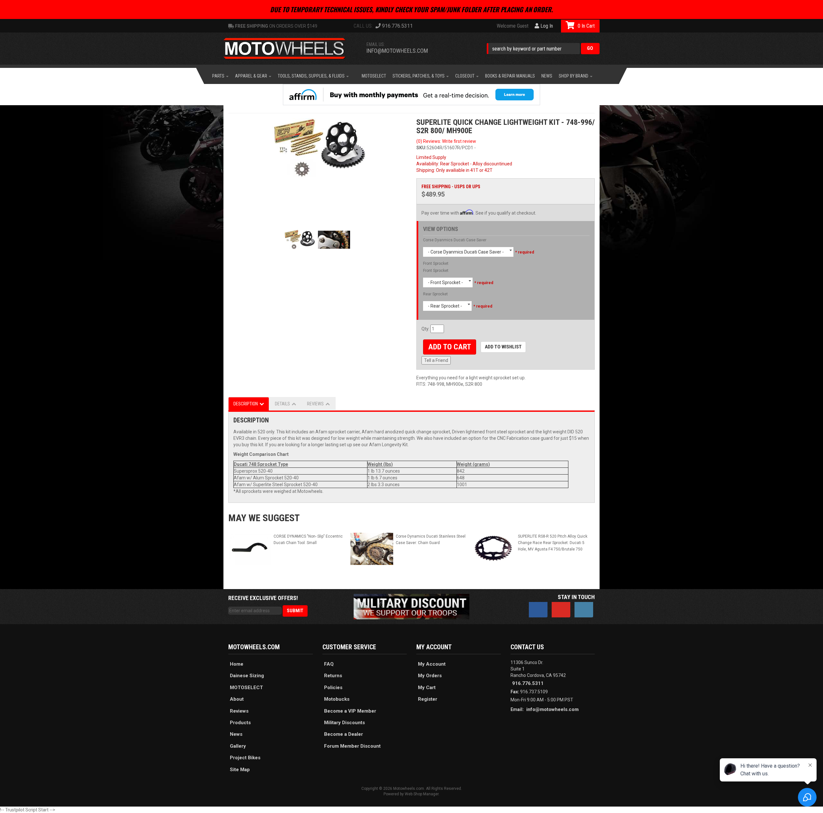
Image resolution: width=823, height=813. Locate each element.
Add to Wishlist (503, 347)
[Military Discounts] (411, 606)
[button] (543, 48)
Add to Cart (449, 346)
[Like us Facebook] (538, 609)
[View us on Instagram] (583, 609)
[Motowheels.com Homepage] (289, 48)
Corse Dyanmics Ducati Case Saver (454, 240)
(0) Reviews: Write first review (446, 141)
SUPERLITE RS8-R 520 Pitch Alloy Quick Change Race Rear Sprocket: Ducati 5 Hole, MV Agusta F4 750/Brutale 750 (552, 542)
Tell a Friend (436, 360)
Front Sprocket (435, 263)
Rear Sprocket (435, 294)
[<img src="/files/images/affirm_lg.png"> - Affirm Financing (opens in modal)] (411, 94)
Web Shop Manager (422, 794)
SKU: (421, 147)
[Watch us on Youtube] (561, 609)
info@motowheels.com (397, 50)
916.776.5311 (528, 683)
